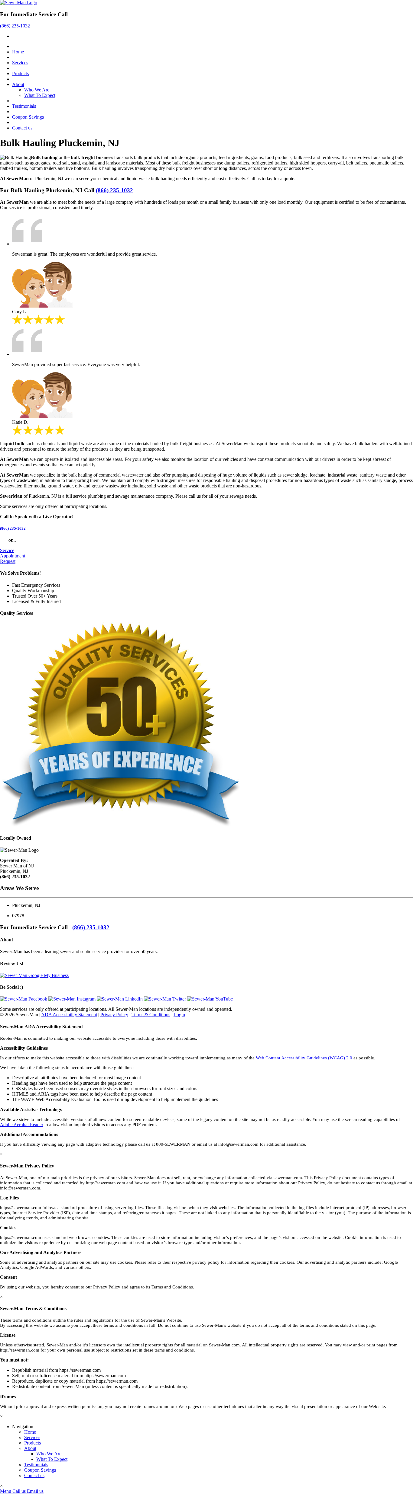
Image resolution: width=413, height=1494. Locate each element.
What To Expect (39, 95)
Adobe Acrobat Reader (21, 1124)
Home (18, 51)
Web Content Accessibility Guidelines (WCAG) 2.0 (304, 1057)
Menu (5, 1491)
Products (20, 73)
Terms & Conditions (151, 1014)
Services (20, 62)
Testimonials (24, 106)
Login (179, 1014)
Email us (35, 1491)
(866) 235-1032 (15, 25)
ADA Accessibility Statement (69, 1014)
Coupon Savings (28, 117)
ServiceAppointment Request (12, 556)
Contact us (22, 127)
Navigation (22, 1426)
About (18, 84)
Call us (19, 1491)
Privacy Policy (114, 1014)
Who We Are (36, 89)
